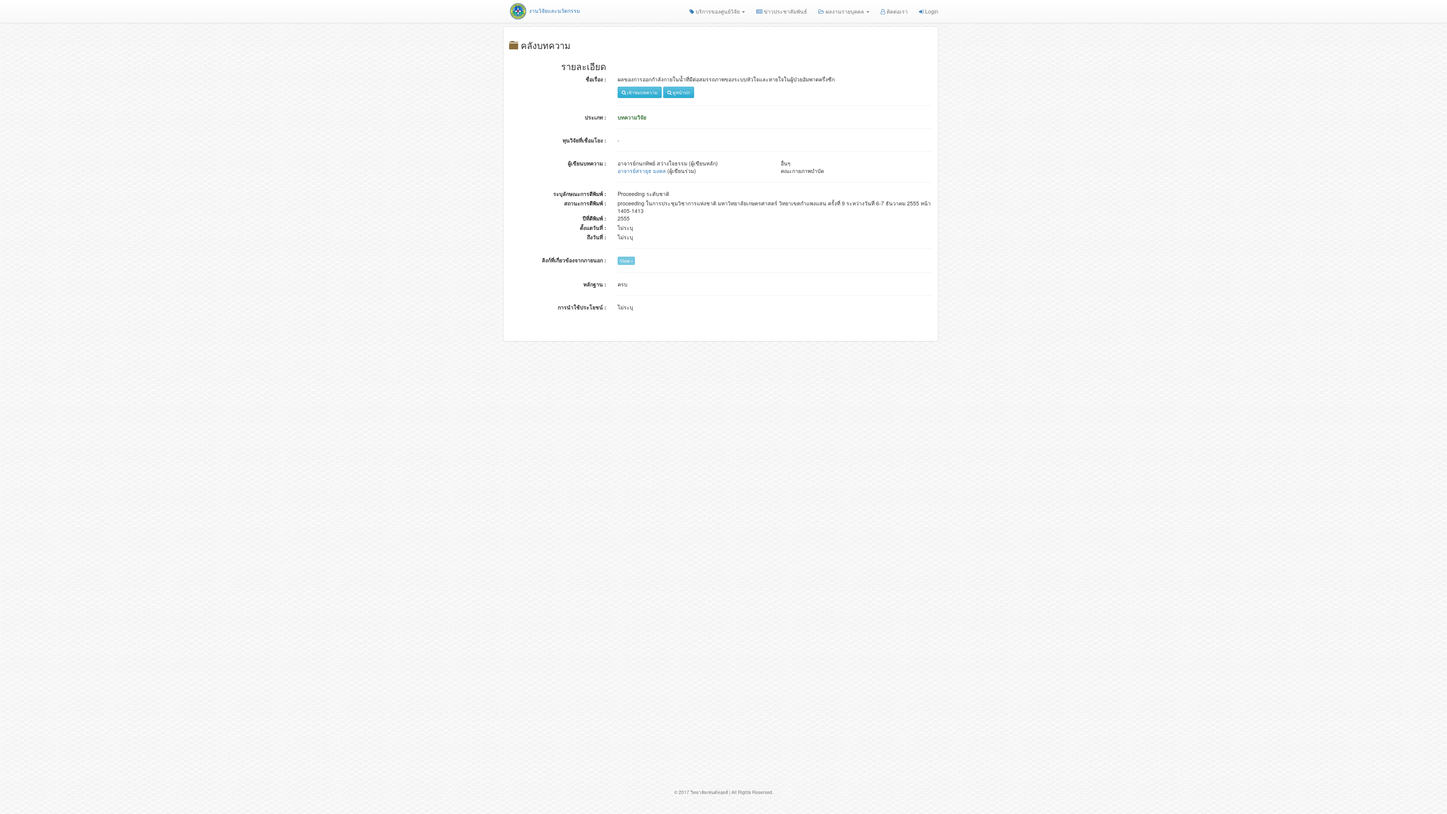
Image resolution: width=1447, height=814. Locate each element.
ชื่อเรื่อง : (596, 79)
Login (931, 11)
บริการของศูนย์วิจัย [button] (717, 11)
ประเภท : (595, 117)
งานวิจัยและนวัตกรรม (554, 10)
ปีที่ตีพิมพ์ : (594, 218)
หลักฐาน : (594, 284)
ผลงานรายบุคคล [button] (845, 11)
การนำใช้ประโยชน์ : (582, 307)
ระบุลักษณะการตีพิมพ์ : (579, 193)
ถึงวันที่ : (596, 237)
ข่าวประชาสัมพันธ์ (784, 11)
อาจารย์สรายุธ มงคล (642, 170)
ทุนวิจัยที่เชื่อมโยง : (584, 140)
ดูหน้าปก (680, 92)
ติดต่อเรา (896, 11)
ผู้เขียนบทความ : (587, 163)
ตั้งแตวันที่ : (593, 227)
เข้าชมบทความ (642, 92)
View (625, 260)
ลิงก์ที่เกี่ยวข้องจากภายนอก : (574, 260)
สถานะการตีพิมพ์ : (585, 203)
